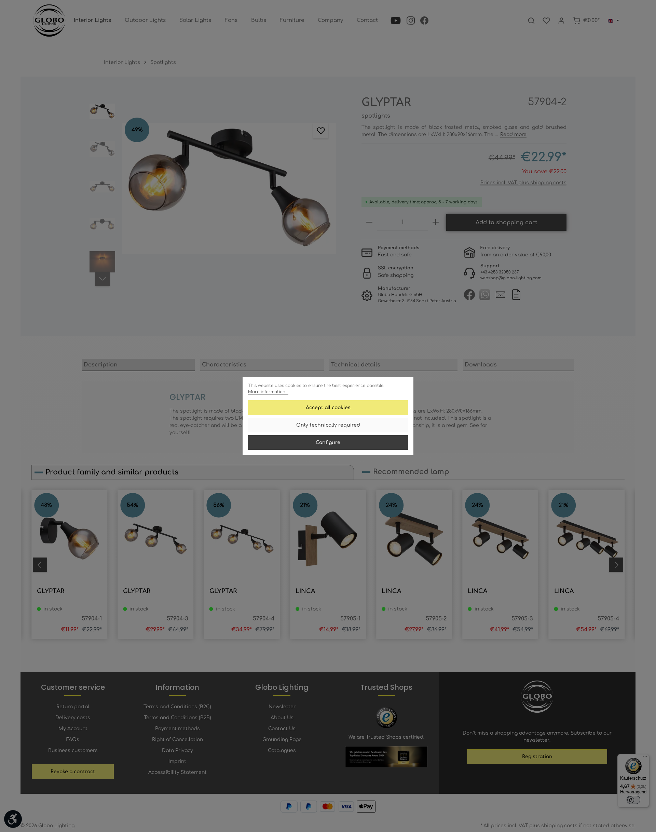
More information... (268, 391)
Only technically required (328, 425)
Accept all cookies (328, 407)
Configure (328, 442)
